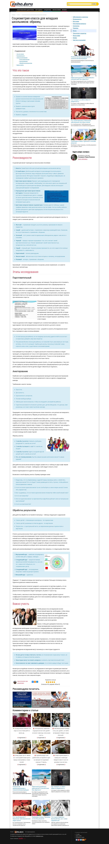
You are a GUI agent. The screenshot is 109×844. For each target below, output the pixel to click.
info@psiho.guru (39, 836)
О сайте (78, 834)
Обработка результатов (25, 63)
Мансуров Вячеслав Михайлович (22, 682)
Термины (75, 28)
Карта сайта (79, 835)
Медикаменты (77, 19)
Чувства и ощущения (79, 40)
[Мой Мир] (37, 682)
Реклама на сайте (80, 837)
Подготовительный (24, 59)
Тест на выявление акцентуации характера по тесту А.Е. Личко (22, 704)
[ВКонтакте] (33, 682)
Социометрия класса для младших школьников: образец (34, 14)
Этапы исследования (22, 57)
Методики (38, 9)
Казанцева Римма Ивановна (86, 157)
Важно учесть (20, 65)
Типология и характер (79, 33)
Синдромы (47, 9)
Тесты (18, 14)
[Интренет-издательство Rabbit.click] (22, 838)
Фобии (64, 9)
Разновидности (21, 56)
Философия (56, 9)
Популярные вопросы (79, 23)
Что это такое (20, 54)
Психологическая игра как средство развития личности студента (60, 704)
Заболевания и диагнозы (25, 9)
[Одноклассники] (35, 682)
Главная (13, 14)
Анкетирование (23, 61)
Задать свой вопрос (82, 159)
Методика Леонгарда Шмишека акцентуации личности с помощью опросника (40, 703)
